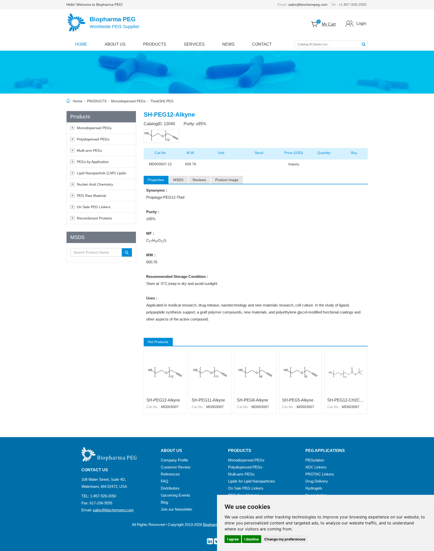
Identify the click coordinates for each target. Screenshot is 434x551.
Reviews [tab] (199, 180)
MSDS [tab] (178, 180)
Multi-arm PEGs (89, 150)
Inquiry (293, 164)
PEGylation (314, 460)
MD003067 (350, 407)
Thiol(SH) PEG (162, 101)
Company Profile (174, 460)
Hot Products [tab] (158, 342)
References (170, 474)
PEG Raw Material (91, 196)
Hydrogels (313, 488)
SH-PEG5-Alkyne (297, 400)
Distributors (170, 488)
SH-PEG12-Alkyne (163, 400)
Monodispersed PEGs (128, 101)
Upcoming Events (175, 495)
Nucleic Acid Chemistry (95, 184)
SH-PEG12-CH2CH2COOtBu (345, 400)
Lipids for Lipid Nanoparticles (251, 481)
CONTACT (262, 44)
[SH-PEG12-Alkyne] (165, 372)
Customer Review (175, 467)
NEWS (228, 44)
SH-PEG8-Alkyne (252, 400)
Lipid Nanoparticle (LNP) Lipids (101, 173)
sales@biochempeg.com (308, 5)
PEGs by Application (93, 162)
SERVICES (194, 44)
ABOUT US (115, 44)
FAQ (164, 481)
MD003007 (170, 407)
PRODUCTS (154, 44)
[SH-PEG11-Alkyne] (210, 372)
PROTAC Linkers (319, 474)
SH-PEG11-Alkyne (208, 400)
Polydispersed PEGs (93, 139)
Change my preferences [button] (284, 539)
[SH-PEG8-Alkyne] (255, 372)
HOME (81, 44)
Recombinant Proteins (94, 218)
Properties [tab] (156, 180)
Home (77, 101)
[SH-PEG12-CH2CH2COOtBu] (345, 372)
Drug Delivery (316, 481)
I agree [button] (233, 539)
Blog (164, 502)
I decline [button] (251, 539)
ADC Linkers (316, 467)
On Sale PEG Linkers (94, 207)
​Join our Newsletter (176, 509)
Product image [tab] (226, 180)
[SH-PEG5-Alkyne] (300, 372)
